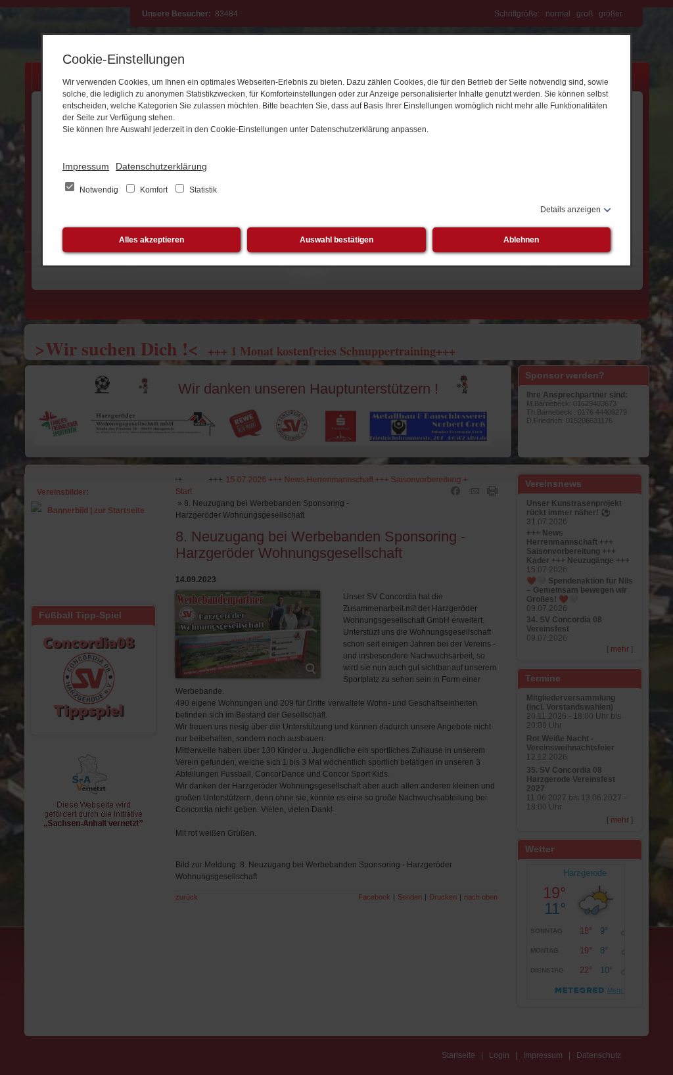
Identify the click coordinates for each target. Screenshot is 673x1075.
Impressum (85, 166)
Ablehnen (521, 239)
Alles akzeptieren (151, 239)
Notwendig (99, 189)
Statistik (202, 189)
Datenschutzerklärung (161, 166)
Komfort (154, 189)
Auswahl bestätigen (336, 239)
